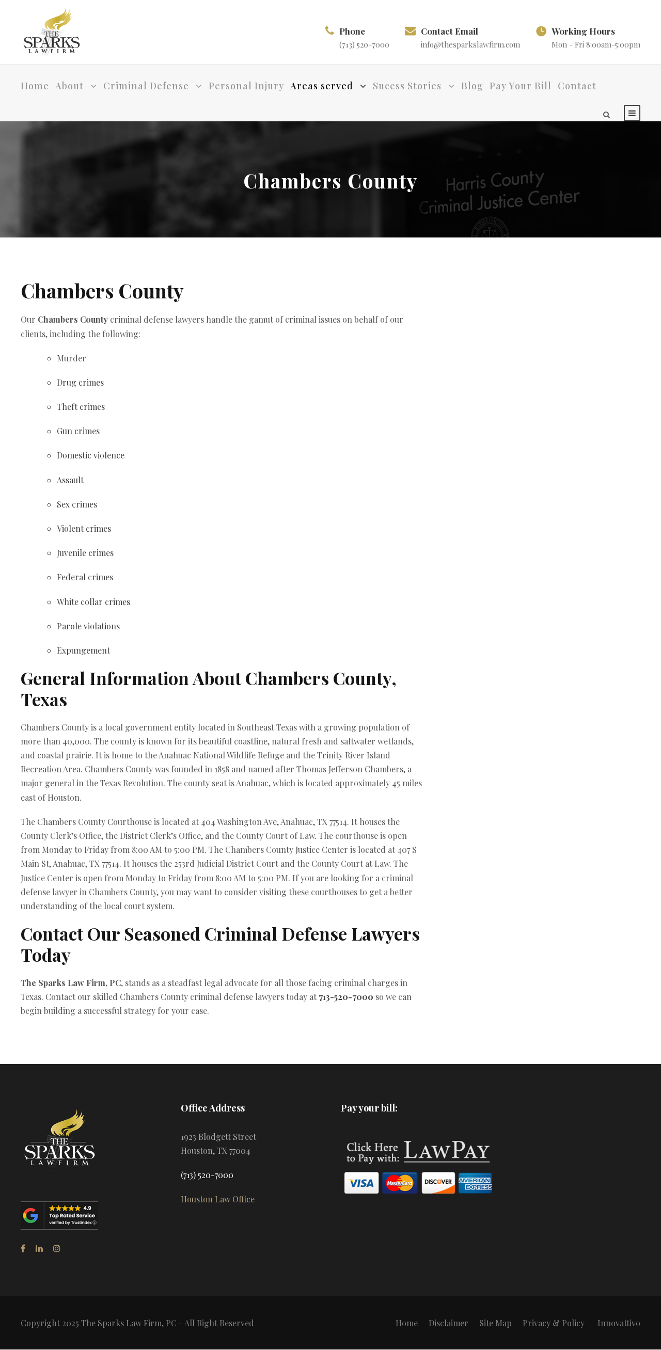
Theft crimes (81, 406)
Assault (70, 479)
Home (35, 86)
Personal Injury (246, 86)
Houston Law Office (218, 1199)
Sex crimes (77, 504)
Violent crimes (84, 528)
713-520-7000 (346, 996)
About (69, 86)
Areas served (321, 86)
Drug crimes (80, 382)
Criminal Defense (146, 86)
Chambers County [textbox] (102, 291)
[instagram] (56, 1248)
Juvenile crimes (85, 552)
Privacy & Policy (554, 1322)
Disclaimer (448, 1322)
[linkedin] (39, 1248)
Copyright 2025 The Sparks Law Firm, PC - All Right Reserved (137, 1322)
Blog (472, 86)
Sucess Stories (407, 86)
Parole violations (88, 626)
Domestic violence (90, 455)
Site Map (495, 1322)
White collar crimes (93, 601)
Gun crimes (78, 430)
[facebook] (23, 1248)
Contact (577, 86)
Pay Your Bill (521, 86)
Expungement (83, 650)
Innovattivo (618, 1322)
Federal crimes (85, 576)
